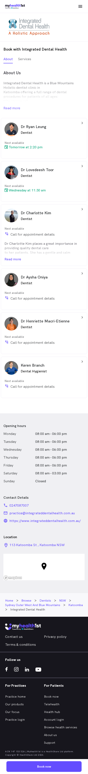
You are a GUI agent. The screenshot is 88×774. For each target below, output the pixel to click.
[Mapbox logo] (12, 577)
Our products (14, 704)
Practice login (15, 720)
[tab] (8, 60)
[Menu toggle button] (80, 6)
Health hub (52, 712)
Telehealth (51, 704)
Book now (51, 696)
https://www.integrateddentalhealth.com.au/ (45, 521)
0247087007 (19, 505)
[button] (44, 567)
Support (49, 743)
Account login (54, 720)
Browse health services (60, 727)
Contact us (14, 636)
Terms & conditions (20, 644)
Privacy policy (55, 636)
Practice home (15, 696)
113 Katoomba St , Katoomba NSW (37, 545)
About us (50, 735)
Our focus (12, 712)
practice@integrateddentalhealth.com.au (42, 513)
